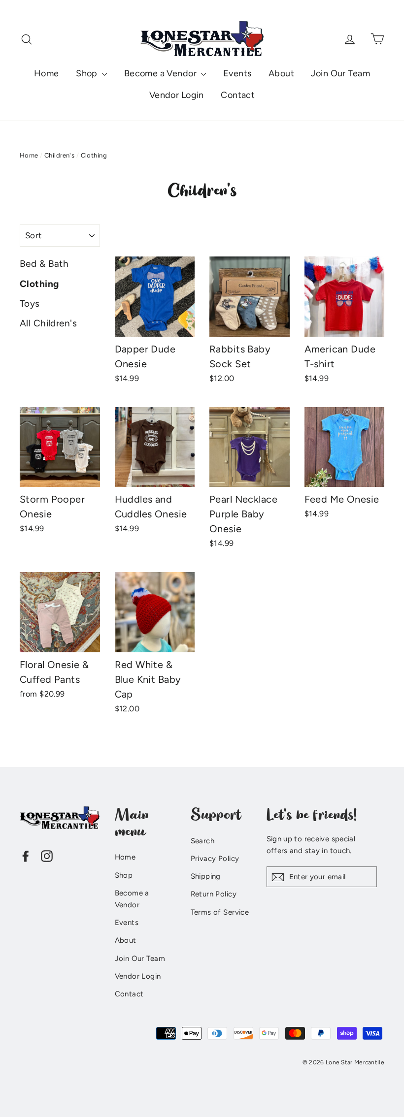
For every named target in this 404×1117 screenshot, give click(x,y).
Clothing (39, 283)
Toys (30, 303)
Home (46, 73)
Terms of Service (220, 912)
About (281, 73)
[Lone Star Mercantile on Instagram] (47, 855)
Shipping (206, 876)
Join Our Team (340, 73)
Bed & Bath (44, 263)
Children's (59, 155)
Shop (88, 73)
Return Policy (214, 894)
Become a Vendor (161, 73)
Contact (238, 95)
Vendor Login (176, 95)
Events (237, 73)
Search (203, 840)
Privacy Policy (215, 858)
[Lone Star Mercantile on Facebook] (26, 855)
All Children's (48, 323)
